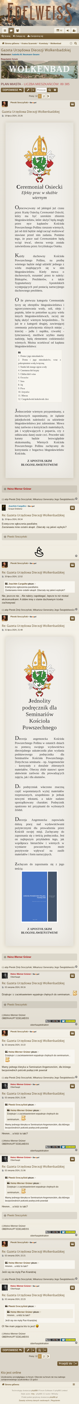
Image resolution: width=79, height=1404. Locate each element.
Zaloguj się (20, 36)
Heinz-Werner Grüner (19, 488)
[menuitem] (75, 43)
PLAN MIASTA (11, 84)
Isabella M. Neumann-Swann (26, 54)
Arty (33, 1394)
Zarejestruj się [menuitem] (75, 31)
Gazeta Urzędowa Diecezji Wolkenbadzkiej (36, 50)
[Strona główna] (39, 13)
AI (61, 30)
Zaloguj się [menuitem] (69, 31)
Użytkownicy (18, 31)
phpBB (34, 1390)
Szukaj (7, 36)
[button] (48, 96)
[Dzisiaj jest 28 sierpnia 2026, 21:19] (71, 43)
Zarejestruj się (36, 36)
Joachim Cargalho (17, 506)
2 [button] (44, 96)
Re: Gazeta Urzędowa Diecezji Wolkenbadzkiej (33, 515)
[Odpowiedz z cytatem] (72, 104)
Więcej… (6, 31)
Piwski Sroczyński (19, 102)
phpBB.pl (54, 1397)
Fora (12, 31)
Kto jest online (11, 1372)
